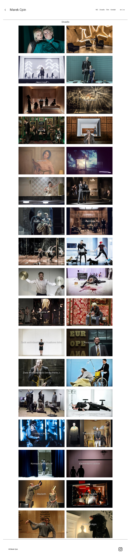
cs (124, 10)
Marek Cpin (18, 10)
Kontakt (113, 10)
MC (97, 10)
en (121, 10)
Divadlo (102, 10)
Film (107, 10)
